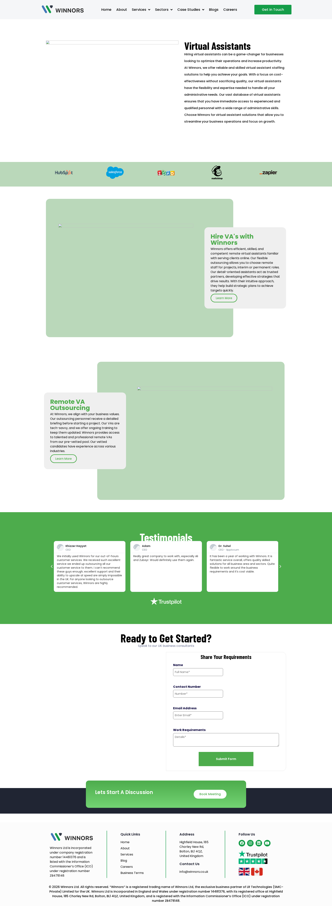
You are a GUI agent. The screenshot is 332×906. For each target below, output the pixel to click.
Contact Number (187, 686)
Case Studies (188, 9)
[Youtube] (267, 843)
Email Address (185, 708)
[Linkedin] (259, 843)
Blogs (213, 9)
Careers (230, 9)
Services (139, 9)
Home (106, 9)
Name (178, 665)
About (121, 9)
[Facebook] (242, 843)
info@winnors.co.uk (193, 871)
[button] (52, 566)
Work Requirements (189, 730)
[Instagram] (250, 843)
